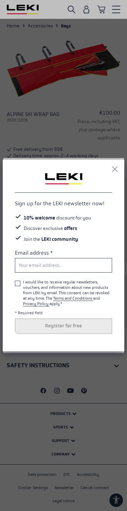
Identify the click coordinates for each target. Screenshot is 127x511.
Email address (34, 253)
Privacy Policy (36, 303)
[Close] (115, 169)
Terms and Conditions (73, 298)
